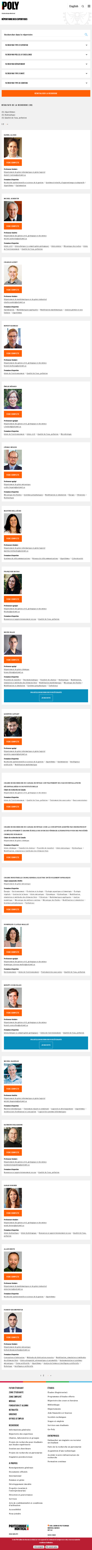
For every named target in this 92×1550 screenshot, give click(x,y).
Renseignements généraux (21, 1468)
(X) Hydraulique (8, 115)
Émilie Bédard (10, 386)
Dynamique (50, 894)
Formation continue (57, 1461)
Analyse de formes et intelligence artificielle (61, 1363)
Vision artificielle (23, 1363)
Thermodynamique (30, 680)
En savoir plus (51, 1547)
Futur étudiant (16, 1388)
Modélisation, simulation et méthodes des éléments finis (26, 851)
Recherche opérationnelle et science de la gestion (24, 183)
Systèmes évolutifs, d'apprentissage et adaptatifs (65, 183)
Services (13, 1499)
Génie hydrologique (29, 1233)
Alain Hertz (9, 1249)
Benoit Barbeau (11, 326)
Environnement (18, 891)
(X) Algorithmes (8, 112)
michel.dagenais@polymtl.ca (15, 1101)
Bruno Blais (9, 632)
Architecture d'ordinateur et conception (20, 1112)
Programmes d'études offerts (61, 1396)
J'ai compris (38, 1547)
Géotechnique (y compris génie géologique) (32, 246)
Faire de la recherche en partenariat (64, 1447)
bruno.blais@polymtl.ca (13, 672)
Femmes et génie (16, 1480)
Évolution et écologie (35, 891)
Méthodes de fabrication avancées (40, 1357)
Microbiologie (66, 434)
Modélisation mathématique (51, 310)
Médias (12, 1401)
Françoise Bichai (12, 572)
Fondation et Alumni (18, 1405)
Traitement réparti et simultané (36, 1109)
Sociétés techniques (57, 1417)
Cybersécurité (77, 558)
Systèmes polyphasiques (33, 495)
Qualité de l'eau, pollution (32, 249)
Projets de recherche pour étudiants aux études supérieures (26, 1443)
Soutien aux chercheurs (20, 1448)
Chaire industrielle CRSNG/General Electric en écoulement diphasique (37, 878)
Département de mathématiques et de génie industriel (25, 299)
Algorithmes (8, 185)
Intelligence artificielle (23, 1366)
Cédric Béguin (10, 447)
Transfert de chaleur (48, 680)
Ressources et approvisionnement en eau (20, 619)
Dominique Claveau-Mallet (16, 924)
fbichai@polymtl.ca (12, 612)
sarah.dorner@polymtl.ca (14, 1225)
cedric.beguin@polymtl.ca (14, 487)
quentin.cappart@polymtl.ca (15, 754)
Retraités (13, 1410)
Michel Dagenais (11, 1061)
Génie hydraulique (11, 1233)
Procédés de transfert (12, 680)
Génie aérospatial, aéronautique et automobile (39, 1360)
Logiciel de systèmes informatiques (52, 1112)
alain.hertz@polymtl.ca (13, 1289)
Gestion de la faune (20, 894)
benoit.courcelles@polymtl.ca (16, 1025)
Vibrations (81, 495)
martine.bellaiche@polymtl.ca (16, 551)
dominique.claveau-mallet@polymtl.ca (19, 964)
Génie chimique (10, 848)
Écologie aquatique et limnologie (59, 891)
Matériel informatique (13, 1109)
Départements (54, 1409)
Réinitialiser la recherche (46, 93)
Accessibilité (15, 1509)
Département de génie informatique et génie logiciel (24, 172)
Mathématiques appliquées (27, 310)
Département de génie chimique (16, 669)
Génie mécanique (63, 848)
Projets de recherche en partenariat (25, 1453)
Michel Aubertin (11, 199)
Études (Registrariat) (58, 1392)
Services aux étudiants (58, 1425)
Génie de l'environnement (14, 373)
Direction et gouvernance (21, 1495)
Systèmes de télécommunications (17, 558)
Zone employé (15, 1396)
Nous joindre (15, 1514)
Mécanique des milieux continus (28, 900)
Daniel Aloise (10, 135)
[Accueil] (10, 5)
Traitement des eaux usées (60, 800)
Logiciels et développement (62, 1109)
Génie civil (8, 246)
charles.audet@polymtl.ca (14, 302)
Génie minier (56, 246)
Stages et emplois (56, 1421)
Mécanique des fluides (13, 495)
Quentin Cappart (11, 714)
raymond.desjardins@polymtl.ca (17, 1165)
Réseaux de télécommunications (45, 558)
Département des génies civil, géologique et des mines (25, 236)
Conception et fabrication (14, 1357)
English (73, 6)
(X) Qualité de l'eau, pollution (14, 118)
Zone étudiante (16, 1392)
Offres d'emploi (16, 1418)
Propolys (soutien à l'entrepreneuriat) (18, 1489)
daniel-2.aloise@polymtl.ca (15, 175)
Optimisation (21, 185)
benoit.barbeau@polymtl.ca (15, 366)
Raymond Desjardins (13, 1125)
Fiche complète (13, 162)
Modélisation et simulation (55, 495)
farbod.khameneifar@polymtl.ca (17, 1350)
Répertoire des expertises (21, 1434)
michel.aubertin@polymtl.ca (15, 239)
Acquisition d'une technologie (62, 1451)
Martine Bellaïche (12, 511)
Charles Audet (11, 262)
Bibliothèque (54, 1405)
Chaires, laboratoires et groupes (24, 1438)
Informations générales (20, 1430)
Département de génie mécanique (17, 484)
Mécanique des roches (72, 246)
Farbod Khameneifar (13, 1310)
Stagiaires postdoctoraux (21, 1457)
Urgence (13, 1414)
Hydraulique (9, 498)
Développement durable (20, 1484)
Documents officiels (18, 1472)
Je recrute (46, 698)
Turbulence (53, 686)
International (15, 1476)
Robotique (8, 1366)
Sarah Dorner (10, 1185)
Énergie (72, 495)
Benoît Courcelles (12, 985)
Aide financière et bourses (60, 1413)
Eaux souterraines (80, 800)
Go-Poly (51, 1429)
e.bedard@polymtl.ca (12, 427)
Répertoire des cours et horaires (63, 1400)
